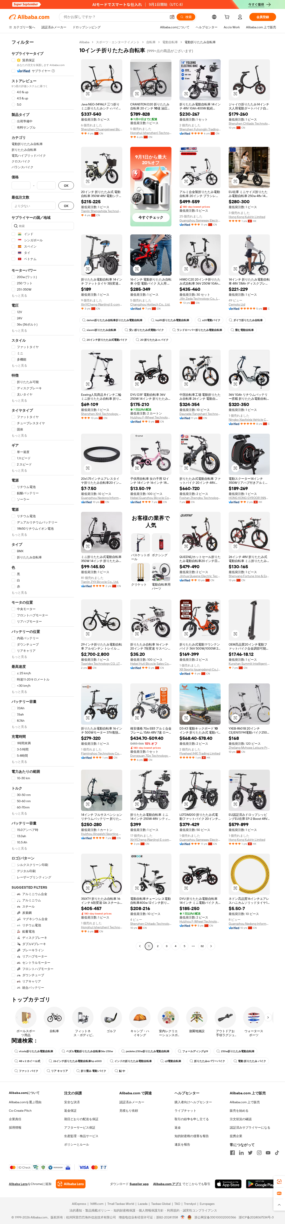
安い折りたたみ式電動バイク (146, 330)
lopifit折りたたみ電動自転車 (172, 320)
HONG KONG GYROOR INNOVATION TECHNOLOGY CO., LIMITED (249, 498)
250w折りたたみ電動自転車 (237, 1051)
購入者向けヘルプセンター (193, 1102)
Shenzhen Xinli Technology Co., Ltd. (101, 414)
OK (66, 185)
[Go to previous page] (140, 946)
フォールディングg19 (195, 1051)
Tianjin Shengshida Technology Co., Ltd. (101, 211)
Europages (207, 1204)
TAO (177, 1204)
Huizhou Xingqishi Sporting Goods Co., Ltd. (101, 834)
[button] (172, 17)
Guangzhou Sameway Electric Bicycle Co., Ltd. (200, 220)
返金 (178, 1127)
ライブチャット (185, 1110)
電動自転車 (170, 42)
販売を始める (239, 1110)
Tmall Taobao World (120, 1204)
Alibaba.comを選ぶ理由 (25, 1102)
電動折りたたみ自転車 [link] (200, 42)
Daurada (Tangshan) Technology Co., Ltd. (200, 414)
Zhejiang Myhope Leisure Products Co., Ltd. (249, 747)
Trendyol (190, 1204)
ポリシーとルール (76, 1144)
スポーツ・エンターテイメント (118, 42)
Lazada (142, 1204)
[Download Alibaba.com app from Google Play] (261, 1183)
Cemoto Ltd (237, 304)
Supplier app (139, 1184)
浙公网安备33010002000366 (215, 1217)
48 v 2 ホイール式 (29, 1061)
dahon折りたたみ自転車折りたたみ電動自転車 (114, 320)
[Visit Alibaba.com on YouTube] (268, 1152)
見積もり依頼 (128, 1110)
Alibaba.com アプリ (167, 1184)
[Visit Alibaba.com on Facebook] (232, 1152)
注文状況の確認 (241, 1119)
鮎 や (122, 1070)
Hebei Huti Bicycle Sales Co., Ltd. (150, 663)
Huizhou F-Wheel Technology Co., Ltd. (150, 417)
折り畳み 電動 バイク (93, 1070)
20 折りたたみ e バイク (154, 339)
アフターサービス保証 (79, 1127)
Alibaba (84, 42)
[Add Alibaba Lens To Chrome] (71, 1183)
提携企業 (236, 1136)
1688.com (97, 1204)
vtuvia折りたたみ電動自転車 (36, 1051)
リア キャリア (59, 1070)
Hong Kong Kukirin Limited (247, 217)
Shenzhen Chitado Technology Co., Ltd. (249, 123)
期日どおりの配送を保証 (81, 1119)
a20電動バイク (211, 320)
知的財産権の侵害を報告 (192, 1136)
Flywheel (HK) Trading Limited (199, 753)
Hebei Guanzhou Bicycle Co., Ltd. (150, 498)
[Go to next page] (211, 946)
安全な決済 (72, 1102)
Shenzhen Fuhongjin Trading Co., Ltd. (200, 129)
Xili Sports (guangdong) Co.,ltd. (200, 669)
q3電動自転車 (173, 1061)
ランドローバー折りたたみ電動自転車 (199, 330)
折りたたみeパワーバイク (209, 1061)
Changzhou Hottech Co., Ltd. (150, 304)
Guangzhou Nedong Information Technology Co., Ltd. (101, 498)
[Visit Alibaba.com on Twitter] (250, 1152)
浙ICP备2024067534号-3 (256, 1217)
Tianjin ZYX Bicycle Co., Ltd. (100, 582)
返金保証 (70, 1110)
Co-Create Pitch (20, 1110)
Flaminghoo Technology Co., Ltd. (101, 753)
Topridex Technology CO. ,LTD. (101, 663)
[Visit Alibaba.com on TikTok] (277, 1152)
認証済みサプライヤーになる (250, 1127)
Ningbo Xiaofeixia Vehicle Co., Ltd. (249, 419)
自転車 (151, 42)
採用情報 (15, 1127)
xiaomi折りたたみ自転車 (101, 330)
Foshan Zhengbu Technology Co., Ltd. (200, 498)
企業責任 (15, 1119)
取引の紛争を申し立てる (192, 1119)
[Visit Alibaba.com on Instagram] (259, 1152)
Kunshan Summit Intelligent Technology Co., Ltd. (249, 663)
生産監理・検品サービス (81, 1136)
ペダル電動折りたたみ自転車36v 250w (89, 1051)
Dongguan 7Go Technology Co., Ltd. (150, 755)
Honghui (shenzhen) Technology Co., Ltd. (150, 133)
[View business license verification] (183, 1217)
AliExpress (79, 1204)
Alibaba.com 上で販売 (245, 1102)
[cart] (227, 17)
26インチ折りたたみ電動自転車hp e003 (77, 1061)
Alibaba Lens (18, 1184)
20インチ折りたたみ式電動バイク (107, 339)
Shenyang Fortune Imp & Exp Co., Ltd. (249, 576)
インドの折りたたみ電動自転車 (133, 1061)
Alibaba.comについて (24, 1093)
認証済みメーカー (131, 1102)
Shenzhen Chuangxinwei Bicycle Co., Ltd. (101, 129)
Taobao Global (161, 1204)
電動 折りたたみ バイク (252, 1061)
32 (202, 946)
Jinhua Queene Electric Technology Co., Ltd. (200, 576)
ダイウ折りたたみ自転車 (248, 320)
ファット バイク (28, 1070)
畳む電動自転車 (244, 330)
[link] (279, 1181)
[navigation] (43, 514)
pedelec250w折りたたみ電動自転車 (147, 1051)
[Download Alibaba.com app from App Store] (228, 1183)
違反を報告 (182, 1144)
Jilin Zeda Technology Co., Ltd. (200, 298)
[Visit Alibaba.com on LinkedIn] (241, 1152)
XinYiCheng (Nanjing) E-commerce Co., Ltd (101, 304)
